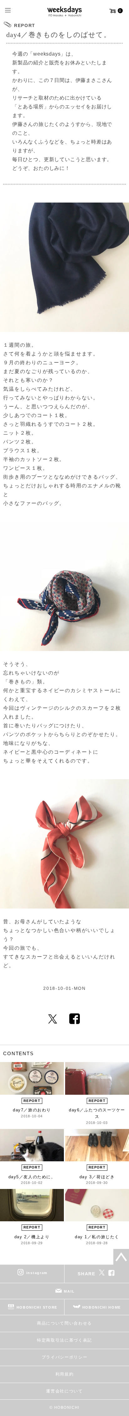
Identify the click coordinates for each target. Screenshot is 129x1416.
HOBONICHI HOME (101, 1307)
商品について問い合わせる (64, 1323)
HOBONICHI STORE (37, 1307)
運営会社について (64, 1391)
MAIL (69, 1291)
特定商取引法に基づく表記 (64, 1340)
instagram (37, 1273)
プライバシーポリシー (65, 1357)
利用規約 (64, 1374)
